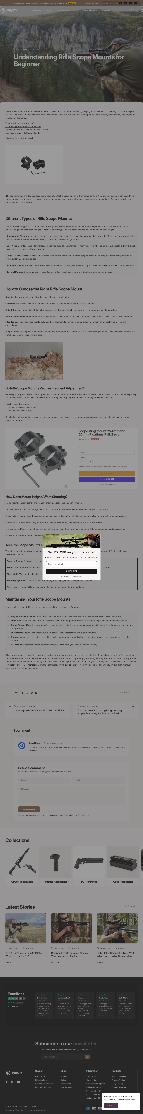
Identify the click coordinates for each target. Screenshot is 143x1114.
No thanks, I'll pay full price (71, 576)
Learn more (111, 1105)
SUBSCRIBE (71, 571)
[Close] (97, 536)
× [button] (138, 1095)
